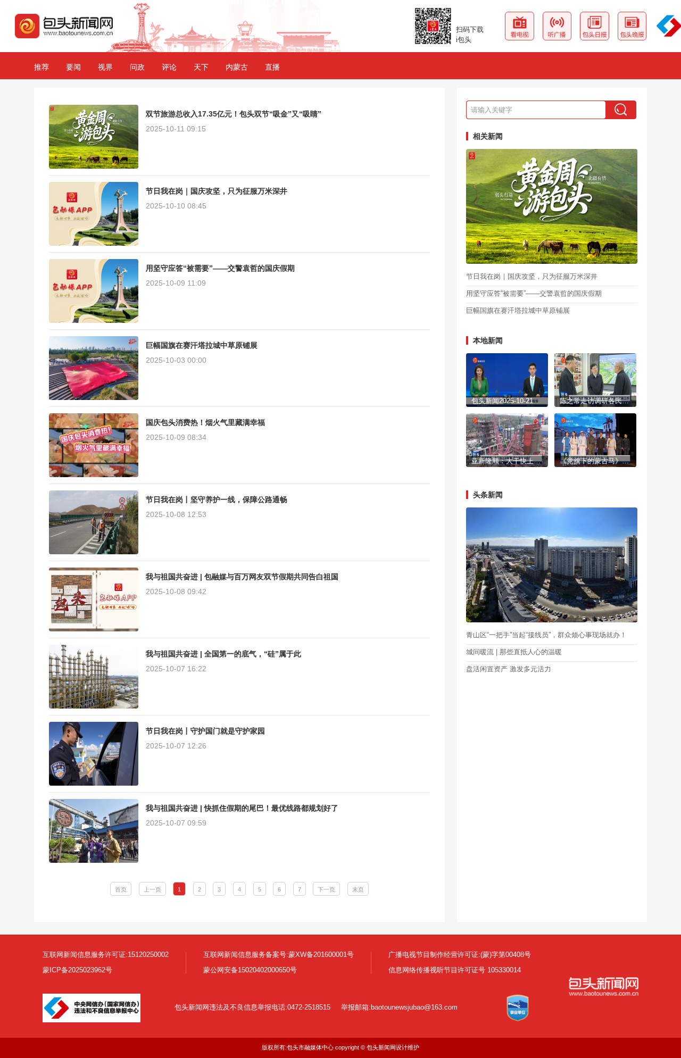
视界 (105, 67)
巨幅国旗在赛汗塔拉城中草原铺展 (518, 310)
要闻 (73, 67)
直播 (272, 67)
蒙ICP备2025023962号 (77, 970)
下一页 (326, 889)
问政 (137, 67)
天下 (201, 67)
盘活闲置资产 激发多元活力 (508, 669)
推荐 (41, 67)
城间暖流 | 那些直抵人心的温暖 (514, 652)
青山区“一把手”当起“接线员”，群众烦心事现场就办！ (546, 635)
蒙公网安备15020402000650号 (250, 970)
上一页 (152, 889)
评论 (169, 67)
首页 (121, 889)
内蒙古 (237, 67)
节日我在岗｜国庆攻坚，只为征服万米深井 (531, 276)
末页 (358, 889)
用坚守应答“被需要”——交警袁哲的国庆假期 (534, 293)
